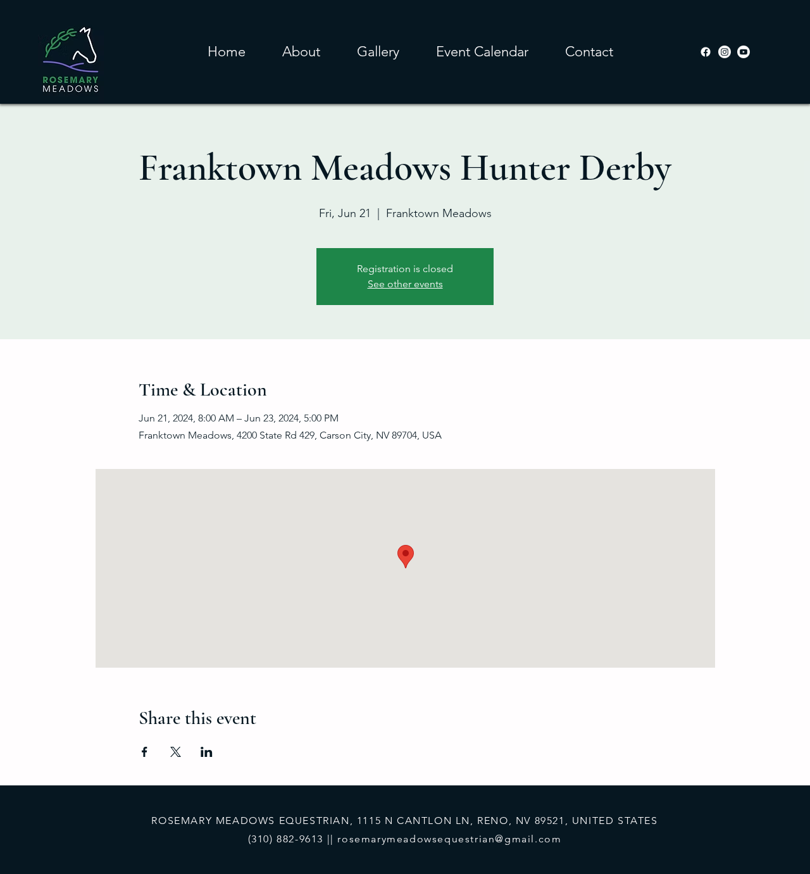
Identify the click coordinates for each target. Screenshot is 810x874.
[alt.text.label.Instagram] (724, 52)
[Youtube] (743, 52)
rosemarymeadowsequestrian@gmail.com (449, 839)
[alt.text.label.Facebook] (705, 52)
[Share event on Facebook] (145, 752)
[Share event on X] (176, 752)
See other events (405, 284)
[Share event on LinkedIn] (207, 752)
